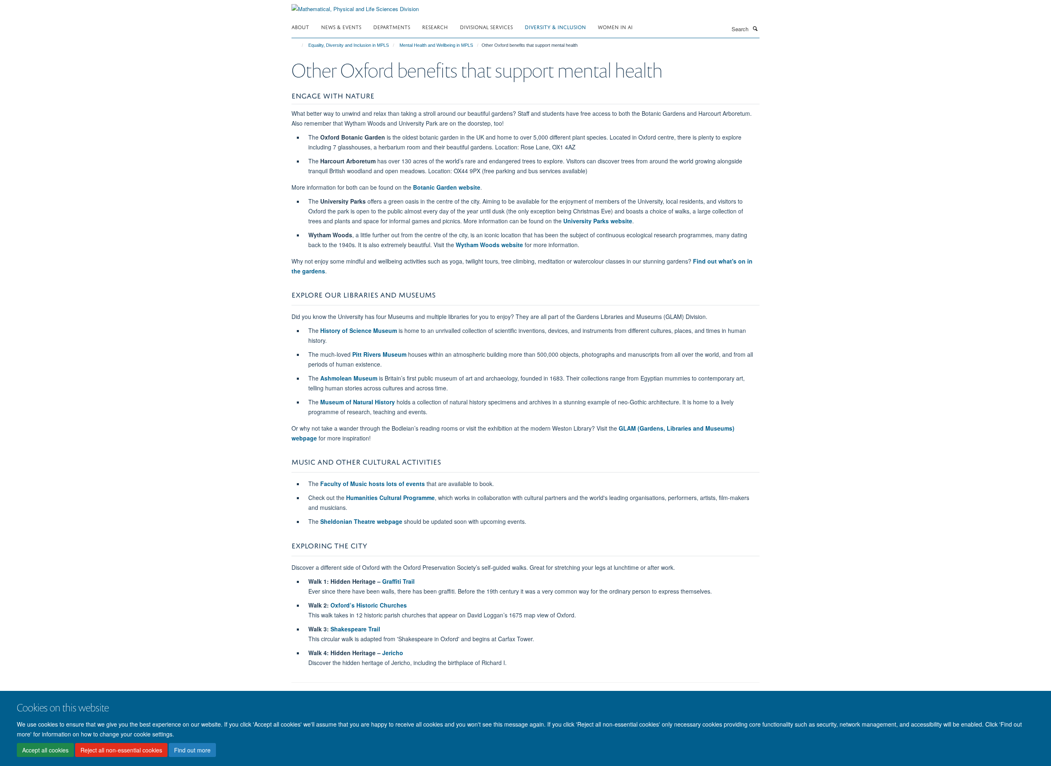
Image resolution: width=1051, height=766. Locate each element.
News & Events (341, 26)
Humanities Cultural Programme (390, 497)
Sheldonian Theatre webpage (361, 521)
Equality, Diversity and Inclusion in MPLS (348, 45)
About (300, 26)
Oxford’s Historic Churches (368, 605)
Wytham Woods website (489, 245)
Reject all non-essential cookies (121, 750)
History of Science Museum (358, 330)
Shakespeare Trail (355, 629)
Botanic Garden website (446, 187)
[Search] (755, 28)
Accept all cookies (45, 750)
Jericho (392, 653)
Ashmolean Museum (348, 378)
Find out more (192, 750)
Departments (391, 26)
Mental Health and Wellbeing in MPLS (436, 45)
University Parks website (597, 221)
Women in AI (615, 26)
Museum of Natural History (357, 402)
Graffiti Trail (398, 581)
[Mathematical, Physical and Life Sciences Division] (355, 6)
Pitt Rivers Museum (379, 354)
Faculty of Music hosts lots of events (372, 483)
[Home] (299, 45)
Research (435, 26)
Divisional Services (486, 26)
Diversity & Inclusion (555, 26)
